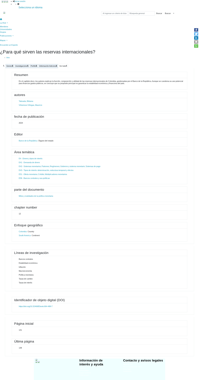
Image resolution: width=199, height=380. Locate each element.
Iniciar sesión (20, 1)
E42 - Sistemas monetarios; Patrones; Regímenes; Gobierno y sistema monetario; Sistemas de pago (59, 166)
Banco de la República (28, 141)
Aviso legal (126, 369)
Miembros (4, 27)
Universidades (6, 29)
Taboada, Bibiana (26, 101)
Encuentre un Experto (9, 45)
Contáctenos (127, 371)
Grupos (3, 32)
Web (8, 58)
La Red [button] (3, 23)
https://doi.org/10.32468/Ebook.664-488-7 (36, 306)
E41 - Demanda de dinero (29, 162)
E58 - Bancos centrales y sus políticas (34, 178)
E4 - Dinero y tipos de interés (30, 159)
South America (25, 235)
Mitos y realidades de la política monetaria (36, 196)
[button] (196, 30)
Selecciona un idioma (30, 7)
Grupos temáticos (85, 373)
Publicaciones (84, 375)
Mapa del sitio (127, 364)
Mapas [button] (3, 40)
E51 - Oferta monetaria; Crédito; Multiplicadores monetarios (43, 174)
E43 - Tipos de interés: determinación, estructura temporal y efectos (46, 170)
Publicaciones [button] (6, 36)
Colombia (23, 232)
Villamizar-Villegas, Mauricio (30, 105)
